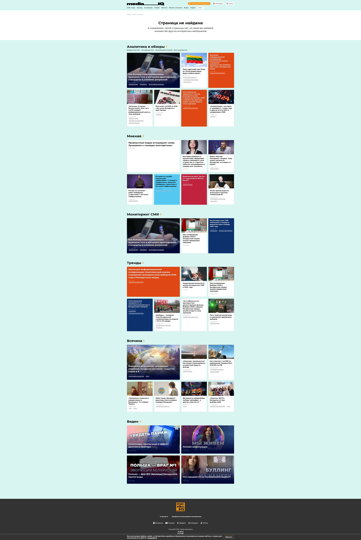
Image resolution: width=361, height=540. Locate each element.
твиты (147, 376)
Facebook (159, 523)
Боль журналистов (180, 50)
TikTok (205, 523)
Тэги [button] (200, 8)
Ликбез (157, 8)
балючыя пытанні (187, 184)
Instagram (194, 523)
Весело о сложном (175, 8)
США (130, 408)
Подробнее (152, 538)
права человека (214, 168)
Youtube (171, 523)
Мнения (134, 136)
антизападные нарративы (189, 77)
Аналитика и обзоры (146, 47)
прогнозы (158, 114)
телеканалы (159, 327)
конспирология (187, 82)
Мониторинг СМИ (143, 214)
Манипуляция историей (163, 50)
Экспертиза (148, 8)
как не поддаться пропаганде (156, 84)
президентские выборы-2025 (217, 73)
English (193, 8)
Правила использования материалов (186, 516)
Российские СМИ (147, 50)
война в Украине (133, 201)
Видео (186, 8)
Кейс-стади (131, 8)
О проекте (164, 516)
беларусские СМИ (133, 84)
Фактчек (164, 8)
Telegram (182, 523)
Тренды (139, 8)
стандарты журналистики (225, 230)
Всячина (134, 341)
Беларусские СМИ (133, 50)
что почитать (213, 201)
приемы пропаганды (134, 123)
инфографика (143, 84)
